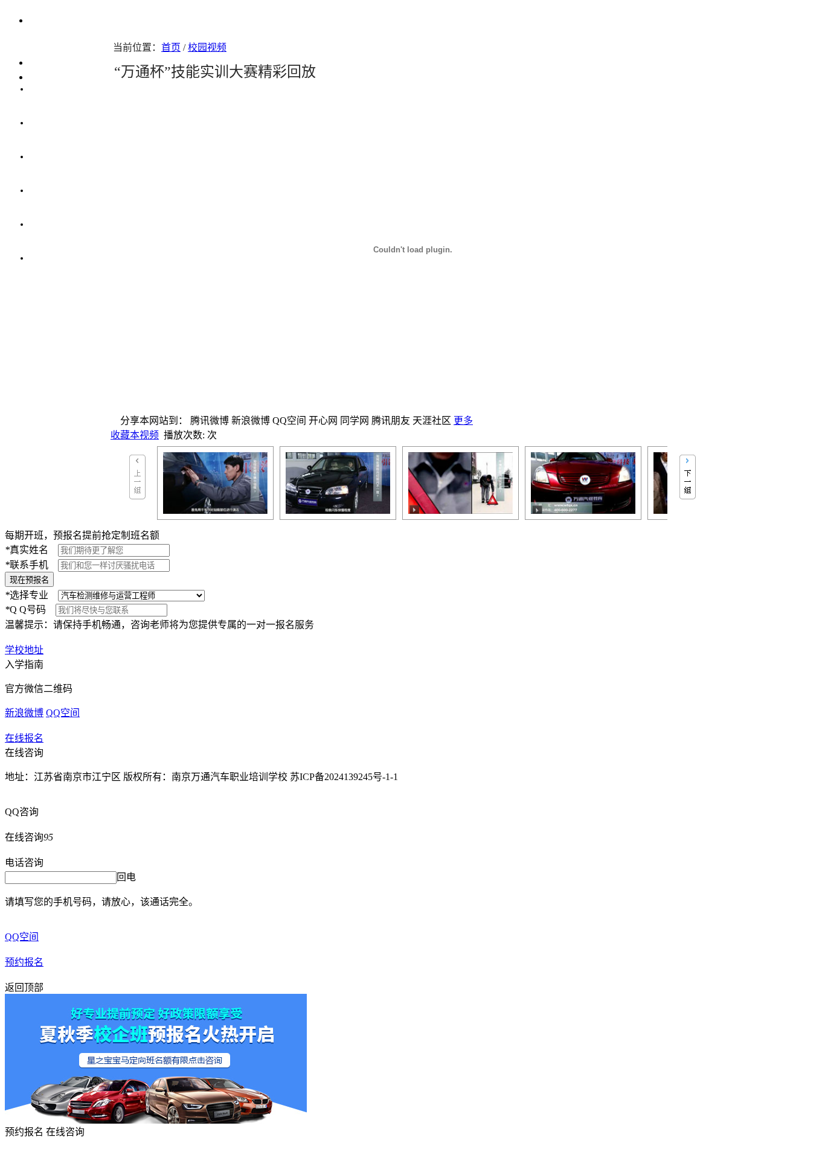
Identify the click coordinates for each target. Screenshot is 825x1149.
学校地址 (24, 650)
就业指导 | (49, 224)
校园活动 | (55, 89)
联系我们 (49, 77)
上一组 (137, 477)
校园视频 (207, 47)
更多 (463, 420)
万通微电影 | (53, 156)
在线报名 (24, 738)
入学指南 (24, 664)
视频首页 (48, 62)
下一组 (687, 477)
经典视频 (47, 258)
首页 (171, 47)
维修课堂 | (49, 190)
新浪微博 (24, 713)
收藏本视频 (135, 435)
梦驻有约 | (53, 122)
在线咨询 (24, 752)
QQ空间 (63, 713)
